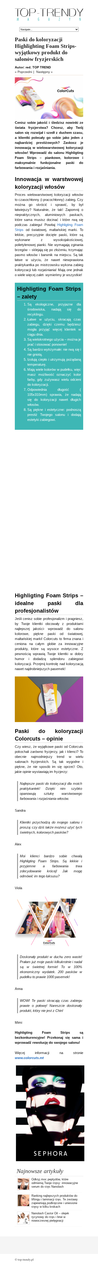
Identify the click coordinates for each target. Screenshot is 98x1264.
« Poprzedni (23, 72)
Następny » (44, 72)
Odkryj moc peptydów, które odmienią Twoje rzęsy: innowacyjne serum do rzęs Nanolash (54, 1183)
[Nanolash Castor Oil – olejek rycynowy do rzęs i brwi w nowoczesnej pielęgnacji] (23, 1223)
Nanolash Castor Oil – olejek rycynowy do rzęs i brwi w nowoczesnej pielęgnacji (50, 1217)
